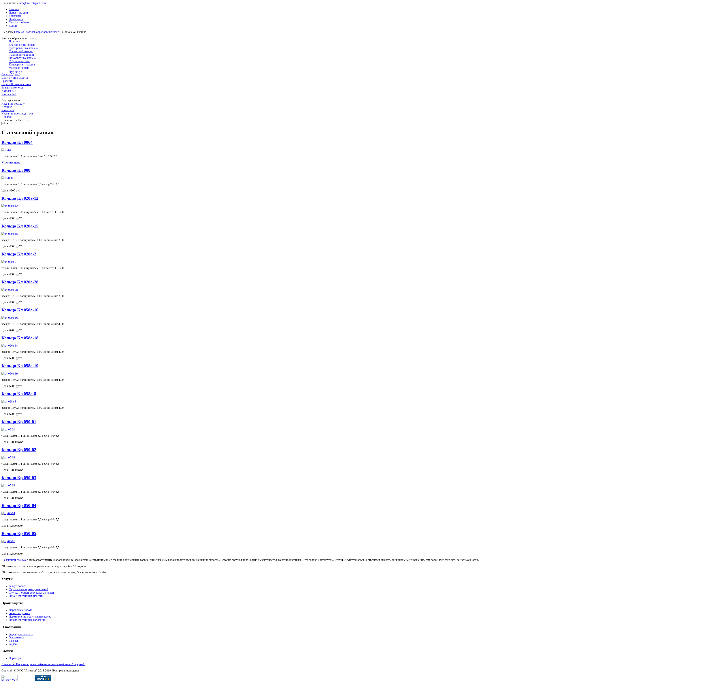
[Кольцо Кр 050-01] (8, 429)
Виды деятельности (21, 634)
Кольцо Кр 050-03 (18, 477)
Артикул (6, 106)
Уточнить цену (10, 162)
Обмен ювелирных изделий (26, 595)
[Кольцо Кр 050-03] (8, 485)
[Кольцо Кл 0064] (6, 150)
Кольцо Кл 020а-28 (19, 282)
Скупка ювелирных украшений (28, 589)
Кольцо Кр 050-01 (18, 421)
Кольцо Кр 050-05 (18, 533)
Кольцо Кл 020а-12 (19, 198)
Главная (14, 9)
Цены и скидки (18, 12)
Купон (13, 25)
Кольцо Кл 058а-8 (18, 393)
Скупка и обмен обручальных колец (31, 592)
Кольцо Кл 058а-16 (19, 310)
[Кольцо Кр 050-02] (8, 457)
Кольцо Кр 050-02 (18, 449)
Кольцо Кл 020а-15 (19, 226)
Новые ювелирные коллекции (27, 619)
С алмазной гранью (13, 559)
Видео (13, 644)
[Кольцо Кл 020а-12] (9, 205)
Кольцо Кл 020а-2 (18, 254)
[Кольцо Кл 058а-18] (9, 345)
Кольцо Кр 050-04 (18, 505)
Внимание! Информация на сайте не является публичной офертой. (43, 664)
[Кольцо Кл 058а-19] (9, 373)
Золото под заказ (19, 613)
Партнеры (15, 658)
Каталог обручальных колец (43, 31)
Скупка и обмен (19, 22)
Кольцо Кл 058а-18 (19, 338)
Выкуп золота (17, 586)
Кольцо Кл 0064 (17, 142)
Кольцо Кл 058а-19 (19, 365)
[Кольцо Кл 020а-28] (9, 289)
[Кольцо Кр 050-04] (8, 513)
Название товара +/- (13, 103)
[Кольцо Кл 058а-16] (9, 317)
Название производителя (17, 113)
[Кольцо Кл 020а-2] (8, 261)
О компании (16, 637)
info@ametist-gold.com (32, 3)
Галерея (13, 640)
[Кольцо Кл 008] (7, 178)
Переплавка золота (20, 609)
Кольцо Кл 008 (15, 170)
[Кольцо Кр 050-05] (8, 541)
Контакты (15, 15)
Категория (7, 110)
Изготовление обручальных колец (30, 616)
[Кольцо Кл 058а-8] (8, 401)
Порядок (6, 116)
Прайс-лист (16, 19)
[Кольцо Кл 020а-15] (9, 233)
